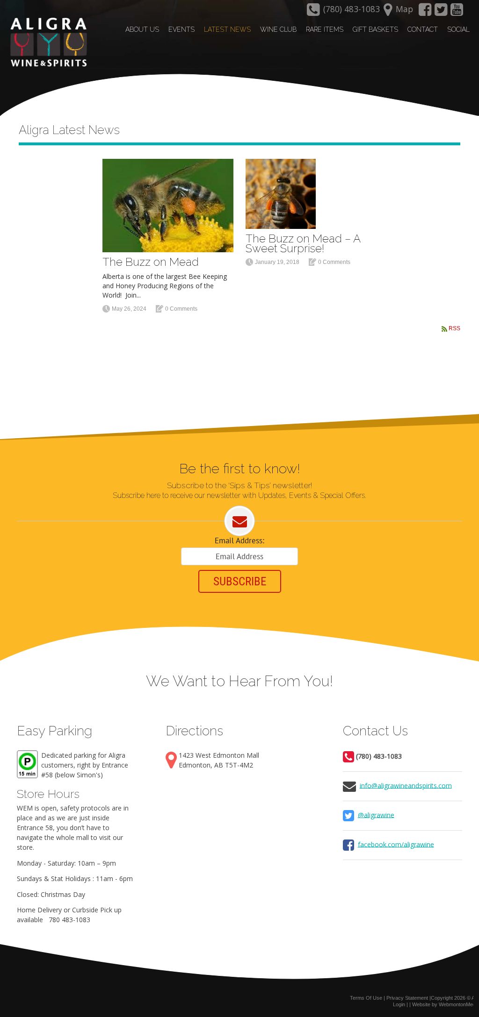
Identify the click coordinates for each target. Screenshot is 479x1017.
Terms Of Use (366, 998)
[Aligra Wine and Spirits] (46, 42)
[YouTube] (457, 12)
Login (399, 1004)
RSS (454, 328)
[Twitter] (441, 12)
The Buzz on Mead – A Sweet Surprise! (303, 243)
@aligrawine (376, 814)
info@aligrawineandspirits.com (406, 785)
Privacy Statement (407, 998)
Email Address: (239, 540)
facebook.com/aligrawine (396, 843)
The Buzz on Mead (150, 262)
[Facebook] (425, 12)
